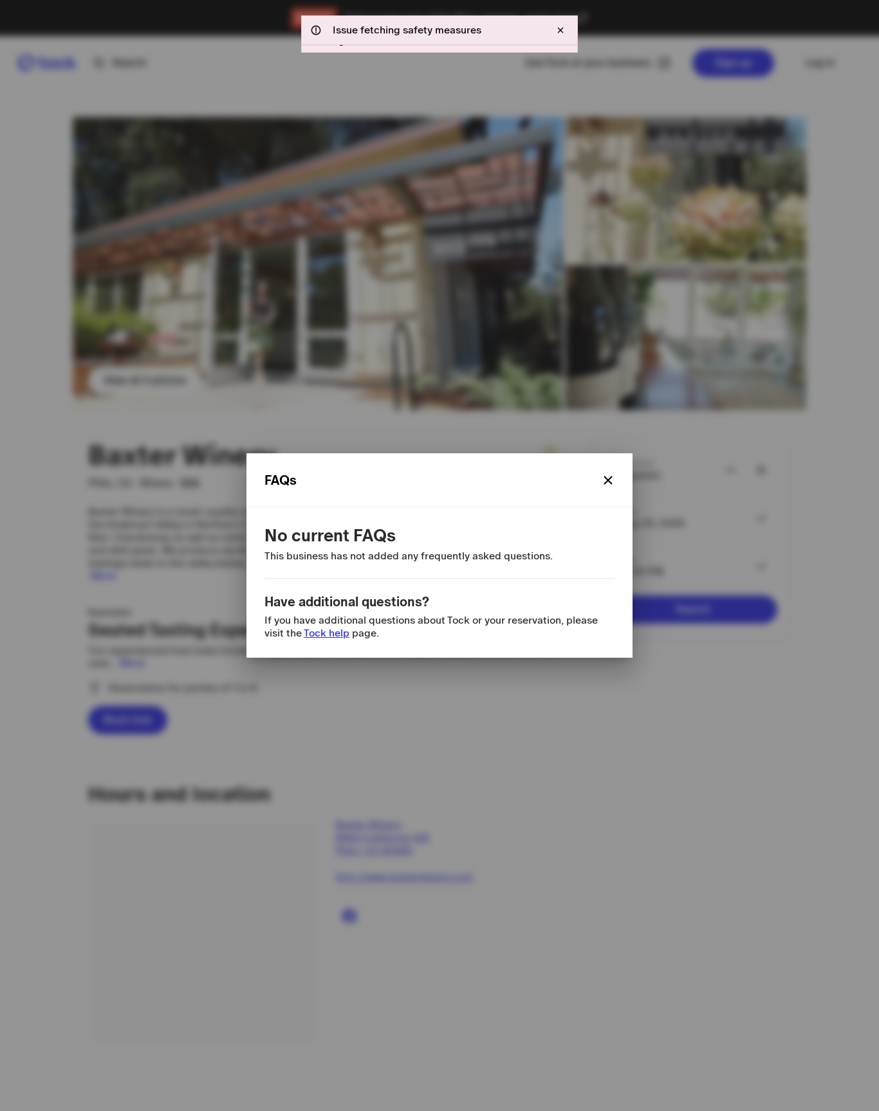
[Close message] (560, 30)
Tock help (326, 633)
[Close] (608, 480)
